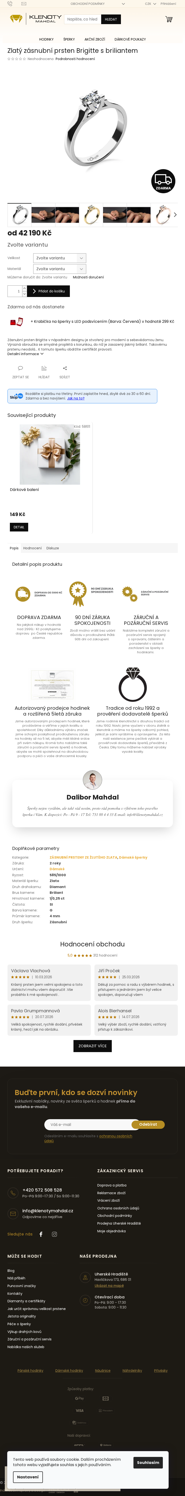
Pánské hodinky (30, 1370)
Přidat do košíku (52, 291)
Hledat (111, 19)
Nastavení (28, 1477)
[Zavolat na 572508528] (14, 3)
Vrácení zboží (108, 1200)
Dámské (57, 869)
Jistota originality (21, 1316)
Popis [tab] (14, 548)
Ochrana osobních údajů (118, 1208)
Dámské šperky (133, 857)
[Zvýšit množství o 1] (24, 288)
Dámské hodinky (69, 1370)
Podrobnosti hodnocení (75, 59)
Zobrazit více (93, 1046)
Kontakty (14, 1293)
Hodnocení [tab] (32, 548)
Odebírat (148, 1124)
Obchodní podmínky (114, 1215)
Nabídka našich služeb (25, 1347)
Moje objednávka (111, 1231)
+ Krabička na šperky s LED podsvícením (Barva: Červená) (102, 321)
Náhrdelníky (132, 1370)
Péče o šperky (19, 1324)
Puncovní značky (21, 1286)
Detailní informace (23, 354)
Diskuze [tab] (52, 548)
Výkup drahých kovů (24, 1332)
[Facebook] (41, 1234)
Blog (10, 1270)
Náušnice (103, 1370)
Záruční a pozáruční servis (29, 1339)
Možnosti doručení (88, 277)
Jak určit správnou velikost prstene (36, 1309)
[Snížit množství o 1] (24, 294)
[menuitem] (46, 39)
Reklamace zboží (111, 1193)
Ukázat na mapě (109, 1285)
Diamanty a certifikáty (26, 1301)
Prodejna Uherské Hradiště (119, 1223)
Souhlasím (148, 1462)
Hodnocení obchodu (92, 944)
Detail (19, 527)
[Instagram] (54, 1234)
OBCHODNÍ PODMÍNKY (88, 3)
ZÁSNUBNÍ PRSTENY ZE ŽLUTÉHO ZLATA (83, 857)
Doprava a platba (111, 1185)
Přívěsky (161, 1370)
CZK (148, 3)
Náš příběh (16, 1278)
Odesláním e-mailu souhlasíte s (88, 1138)
